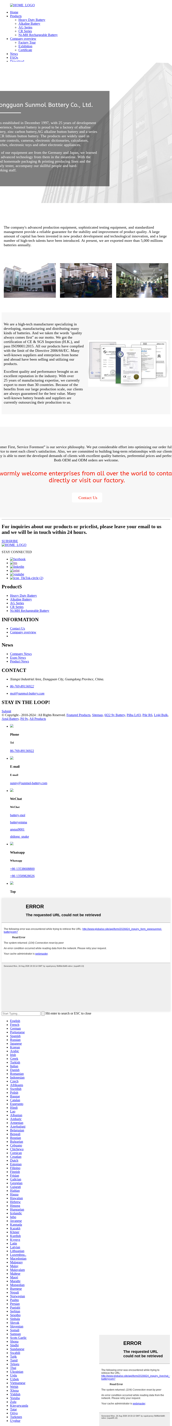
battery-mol (17, 815)
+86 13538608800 (22, 869)
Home (14, 12)
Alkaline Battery (29, 23)
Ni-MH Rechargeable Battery (38, 35)
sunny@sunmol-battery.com (28, 783)
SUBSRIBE (10, 541)
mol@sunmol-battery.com (27, 693)
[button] (87, 497)
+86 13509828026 (22, 876)
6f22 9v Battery (114, 715)
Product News (19, 661)
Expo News (18, 657)
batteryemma (18, 822)
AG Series (25, 27)
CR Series (25, 31)
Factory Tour (27, 42)
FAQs (14, 57)
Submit (6, 711)
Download (17, 61)
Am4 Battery (10, 719)
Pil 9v (24, 719)
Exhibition (25, 46)
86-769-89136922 (22, 686)
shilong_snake (19, 836)
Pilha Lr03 (134, 715)
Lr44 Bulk (161, 715)
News (14, 54)
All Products (37, 719)
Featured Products (78, 715)
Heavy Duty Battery (31, 20)
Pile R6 (147, 715)
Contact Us (17, 628)
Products (16, 16)
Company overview (23, 38)
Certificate (25, 50)
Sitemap (97, 715)
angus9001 (17, 829)
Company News (21, 654)
